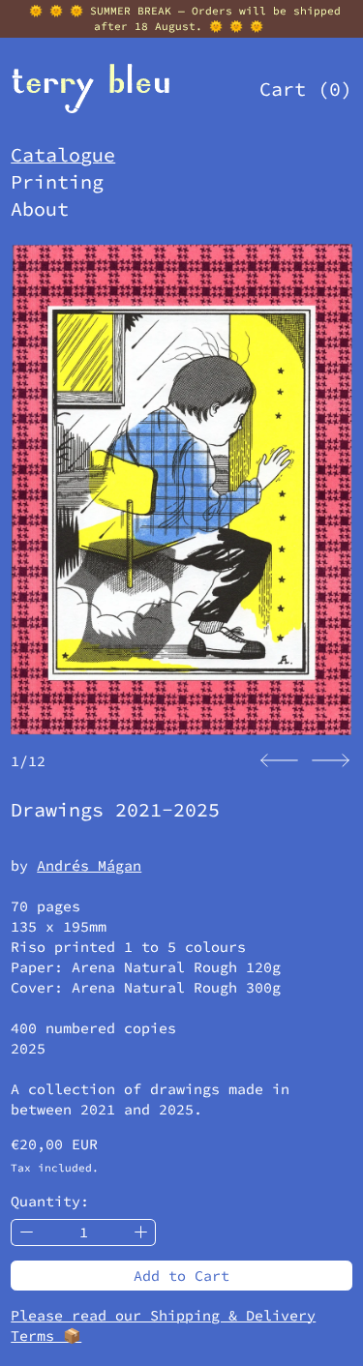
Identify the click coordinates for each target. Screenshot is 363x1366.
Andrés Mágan (89, 865)
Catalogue (63, 154)
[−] (26, 1233)
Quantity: (50, 1201)
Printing (57, 181)
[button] (279, 761)
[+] (141, 1233)
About (40, 208)
